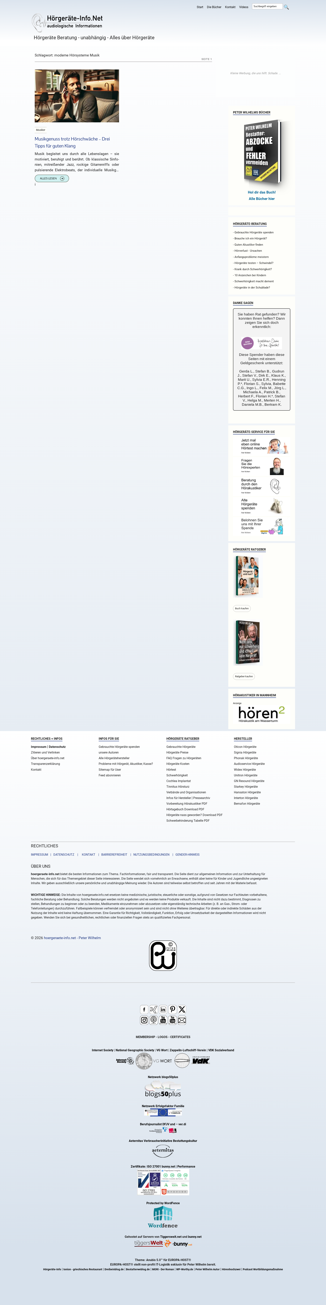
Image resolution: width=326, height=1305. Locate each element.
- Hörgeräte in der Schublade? (251, 287)
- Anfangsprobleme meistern (251, 257)
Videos (243, 7)
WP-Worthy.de (184, 1269)
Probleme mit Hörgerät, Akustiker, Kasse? (126, 764)
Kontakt (230, 7)
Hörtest (171, 769)
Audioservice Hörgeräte (249, 764)
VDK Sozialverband (221, 1050)
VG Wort (162, 1050)
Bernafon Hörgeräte (247, 803)
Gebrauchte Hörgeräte (180, 747)
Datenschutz (57, 747)
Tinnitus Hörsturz (177, 786)
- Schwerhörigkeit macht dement (253, 281)
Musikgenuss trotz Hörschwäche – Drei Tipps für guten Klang (72, 142)
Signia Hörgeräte (245, 752)
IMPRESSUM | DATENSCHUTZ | (55, 854)
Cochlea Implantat (178, 781)
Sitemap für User (110, 769)
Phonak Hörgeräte (246, 758)
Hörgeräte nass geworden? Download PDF (194, 815)
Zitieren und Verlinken (45, 752)
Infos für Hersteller (178, 798)
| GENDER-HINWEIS (185, 854)
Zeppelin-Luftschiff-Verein (188, 1050)
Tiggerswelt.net (170, 1237)
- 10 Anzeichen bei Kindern (249, 275)
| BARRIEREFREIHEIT (111, 854)
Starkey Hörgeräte (246, 786)
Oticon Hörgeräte (245, 747)
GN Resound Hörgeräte (249, 781)
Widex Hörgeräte (245, 769)
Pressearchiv (201, 798)
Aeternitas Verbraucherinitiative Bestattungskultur (163, 1141)
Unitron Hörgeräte (245, 775)
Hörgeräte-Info (52, 1269)
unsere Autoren (109, 752)
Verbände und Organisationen (186, 792)
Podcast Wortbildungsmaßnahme (263, 1269)
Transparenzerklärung (45, 764)
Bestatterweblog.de (138, 1269)
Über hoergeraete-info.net (47, 758)
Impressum (38, 747)
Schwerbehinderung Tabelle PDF (188, 820)
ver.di (182, 1124)
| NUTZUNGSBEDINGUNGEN (148, 854)
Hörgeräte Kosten (177, 764)
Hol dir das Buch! (262, 192)
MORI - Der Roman (163, 1269)
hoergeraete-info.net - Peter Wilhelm (72, 938)
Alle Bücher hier (262, 199)
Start (200, 7)
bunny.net (194, 1237)
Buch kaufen (242, 608)
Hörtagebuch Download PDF (185, 809)
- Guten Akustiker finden (248, 244)
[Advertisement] (255, 73)
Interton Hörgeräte (246, 798)
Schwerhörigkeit (177, 775)
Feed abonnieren (110, 775)
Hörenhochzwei (231, 1269)
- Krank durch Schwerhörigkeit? (252, 269)
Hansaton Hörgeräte (247, 792)
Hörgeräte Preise (177, 752)
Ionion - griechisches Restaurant (82, 1269)
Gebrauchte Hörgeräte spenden (119, 747)
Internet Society (102, 1050)
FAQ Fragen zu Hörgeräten (183, 758)
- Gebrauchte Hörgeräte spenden (253, 232)
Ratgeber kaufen (244, 676)
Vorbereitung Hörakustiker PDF (186, 803)
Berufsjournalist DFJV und (158, 1124)
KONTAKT (87, 854)
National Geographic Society (135, 1050)
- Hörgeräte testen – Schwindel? (253, 263)
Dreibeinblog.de (114, 1269)
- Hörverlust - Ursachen (247, 250)
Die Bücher (214, 7)
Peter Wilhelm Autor (207, 1269)
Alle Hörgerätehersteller (114, 758)
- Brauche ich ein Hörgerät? (250, 238)
